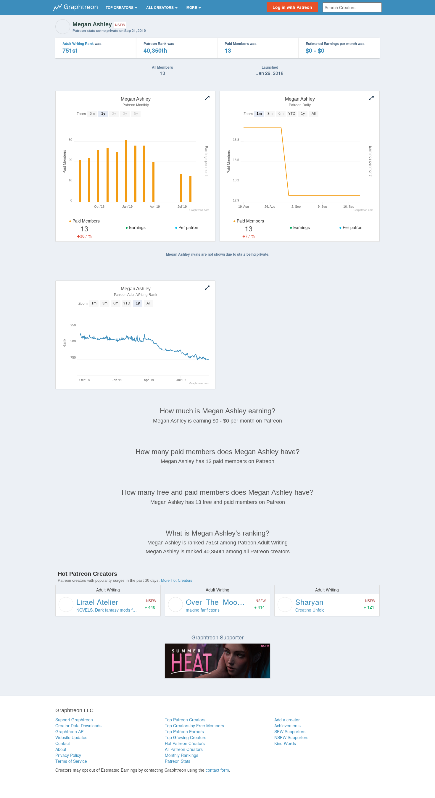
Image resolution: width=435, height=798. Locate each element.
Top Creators (120, 7)
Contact (62, 743)
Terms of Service (71, 761)
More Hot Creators (176, 580)
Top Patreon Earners (184, 731)
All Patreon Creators (184, 749)
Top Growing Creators (185, 737)
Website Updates (71, 737)
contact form (217, 770)
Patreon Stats (177, 761)
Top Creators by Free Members (194, 725)
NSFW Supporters (291, 737)
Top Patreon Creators (185, 720)
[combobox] (352, 7)
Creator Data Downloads (78, 725)
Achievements (287, 725)
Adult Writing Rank (78, 43)
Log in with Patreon (292, 7)
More (192, 7)
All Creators (160, 7)
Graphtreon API (70, 731)
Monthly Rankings (181, 755)
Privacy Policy (68, 755)
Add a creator (287, 720)
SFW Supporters (289, 731)
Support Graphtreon (74, 720)
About (60, 749)
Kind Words (285, 743)
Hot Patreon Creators (185, 743)
